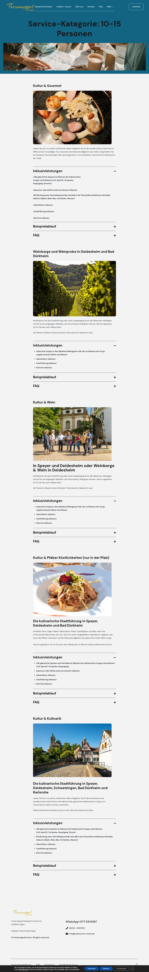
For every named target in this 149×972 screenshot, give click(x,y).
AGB (38, 965)
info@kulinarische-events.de (82, 934)
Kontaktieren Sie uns (68, 965)
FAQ (101, 6)
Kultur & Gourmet (47, 86)
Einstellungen (23, 970)
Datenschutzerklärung (21, 965)
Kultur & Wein (44, 402)
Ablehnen (106, 969)
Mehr (109, 6)
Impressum (50, 965)
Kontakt (91, 6)
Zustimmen (91, 969)
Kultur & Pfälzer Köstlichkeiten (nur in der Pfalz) (71, 558)
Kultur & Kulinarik (47, 718)
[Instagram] (137, 964)
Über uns (79, 6)
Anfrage (136, 7)
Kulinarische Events (43, 6)
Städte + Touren (64, 6)
